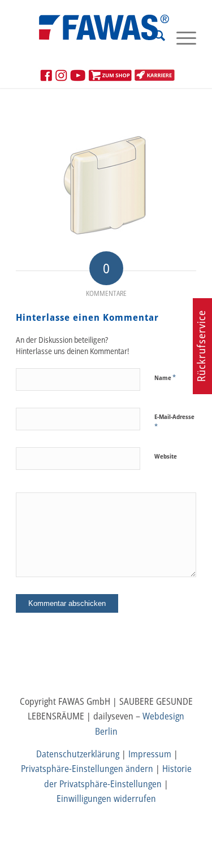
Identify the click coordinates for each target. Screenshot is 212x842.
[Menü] (180, 37)
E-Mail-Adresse (174, 421)
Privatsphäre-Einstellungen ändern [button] (87, 768)
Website (165, 456)
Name (165, 377)
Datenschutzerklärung (77, 754)
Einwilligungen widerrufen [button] (106, 798)
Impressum (149, 754)
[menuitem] (154, 37)
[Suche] (154, 37)
